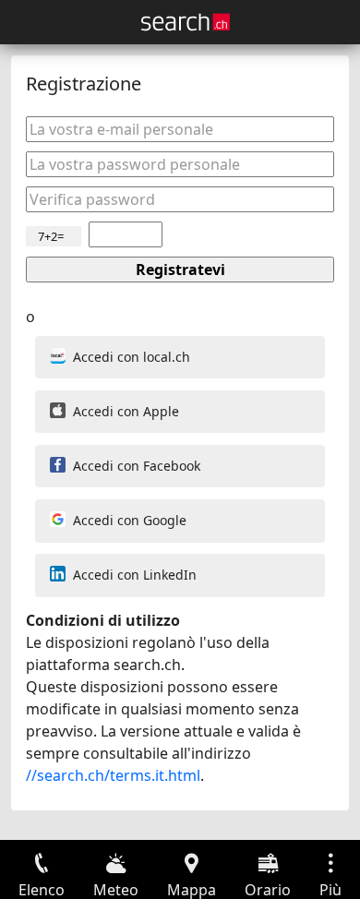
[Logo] (185, 22)
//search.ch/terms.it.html (113, 775)
